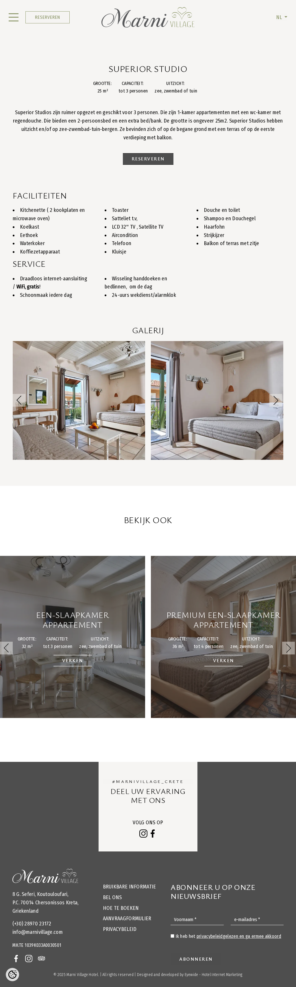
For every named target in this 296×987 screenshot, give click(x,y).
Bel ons (112, 897)
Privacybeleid (120, 929)
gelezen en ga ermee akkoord (239, 936)
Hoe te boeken (121, 908)
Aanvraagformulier (127, 918)
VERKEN (72, 660)
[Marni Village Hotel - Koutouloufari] (147, 17)
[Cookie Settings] (12, 974)
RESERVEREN (47, 17)
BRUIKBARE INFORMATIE (129, 887)
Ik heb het (228, 936)
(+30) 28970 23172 (31, 924)
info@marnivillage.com (37, 932)
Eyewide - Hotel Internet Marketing (214, 974)
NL (279, 17)
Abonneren (196, 959)
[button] (275, 400)
